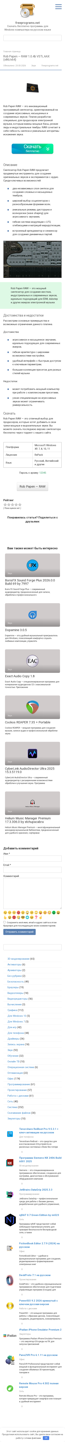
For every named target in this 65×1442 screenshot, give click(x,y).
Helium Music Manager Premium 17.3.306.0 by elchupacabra (28, 820)
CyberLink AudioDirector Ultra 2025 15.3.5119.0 (29, 770)
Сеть (10, 1101)
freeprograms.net (27, 23)
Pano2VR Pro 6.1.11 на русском (38, 1355)
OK (46, 1438)
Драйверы (13, 1038)
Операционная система (21, 1067)
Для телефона (16, 1033)
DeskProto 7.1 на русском (34, 1275)
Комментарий (11, 876)
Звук (33, 65)
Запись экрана (16, 1044)
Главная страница (11, 51)
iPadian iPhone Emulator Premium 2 (40, 1329)
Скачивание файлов (19, 1112)
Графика (12, 1010)
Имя (6, 853)
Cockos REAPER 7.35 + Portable (27, 722)
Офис (11, 1078)
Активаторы (15, 964)
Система (12, 1107)
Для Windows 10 (17, 1015)
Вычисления (15, 1004)
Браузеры (13, 987)
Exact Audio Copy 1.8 (20, 676)
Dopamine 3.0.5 (16, 630)
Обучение (13, 1055)
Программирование (19, 1084)
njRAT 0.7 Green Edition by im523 (39, 1215)
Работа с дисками (18, 1095)
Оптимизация (15, 1072)
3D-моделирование (19, 958)
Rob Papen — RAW (33, 486)
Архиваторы (15, 970)
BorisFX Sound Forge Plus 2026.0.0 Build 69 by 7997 (30, 582)
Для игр (12, 1027)
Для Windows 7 (16, 1021)
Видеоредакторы (18, 998)
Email (7, 865)
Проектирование (17, 1090)
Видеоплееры (15, 993)
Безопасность (16, 981)
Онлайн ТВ (14, 1061)
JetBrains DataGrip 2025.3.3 (35, 1189)
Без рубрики (15, 975)
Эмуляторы (14, 1118)
